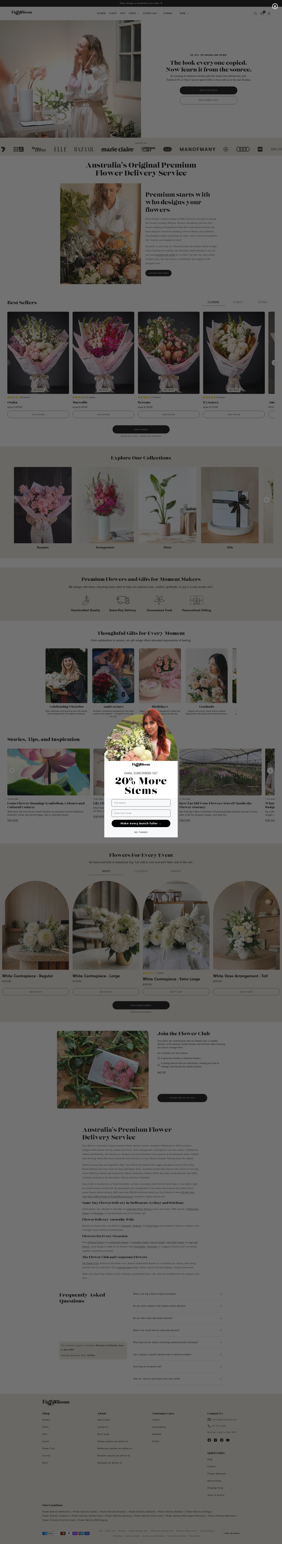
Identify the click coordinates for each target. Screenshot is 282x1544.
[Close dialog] (275, 6)
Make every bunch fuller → (141, 823)
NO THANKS (141, 832)
